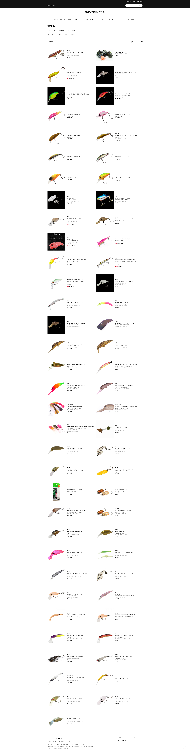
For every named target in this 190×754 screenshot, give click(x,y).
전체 (49, 30)
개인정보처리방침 (62, 741)
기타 (77, 34)
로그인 (141, 1)
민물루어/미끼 (78, 19)
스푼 (54, 30)
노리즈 (72, 34)
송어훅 (73, 30)
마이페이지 (128, 1)
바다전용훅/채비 (110, 19)
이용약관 (54, 741)
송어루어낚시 (93, 19)
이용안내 (69, 741)
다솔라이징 (66, 34)
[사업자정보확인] (63, 746)
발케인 (53, 34)
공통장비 (133, 19)
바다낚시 (56, 19)
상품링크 (71, 54)
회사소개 (49, 741)
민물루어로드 (63, 19)
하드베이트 (61, 30)
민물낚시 (49, 19)
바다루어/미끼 (119, 19)
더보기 (139, 19)
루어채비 (86, 19)
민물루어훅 (70, 19)
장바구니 (135, 1)
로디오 (59, 34)
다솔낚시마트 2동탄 (95, 12)
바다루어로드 (101, 19)
